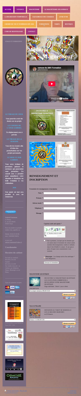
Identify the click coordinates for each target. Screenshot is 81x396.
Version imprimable (13, 391)
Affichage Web (71, 393)
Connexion (73, 391)
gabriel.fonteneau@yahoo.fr (13, 242)
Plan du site (23, 391)
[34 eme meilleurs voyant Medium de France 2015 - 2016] (14, 311)
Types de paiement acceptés (13, 282)
